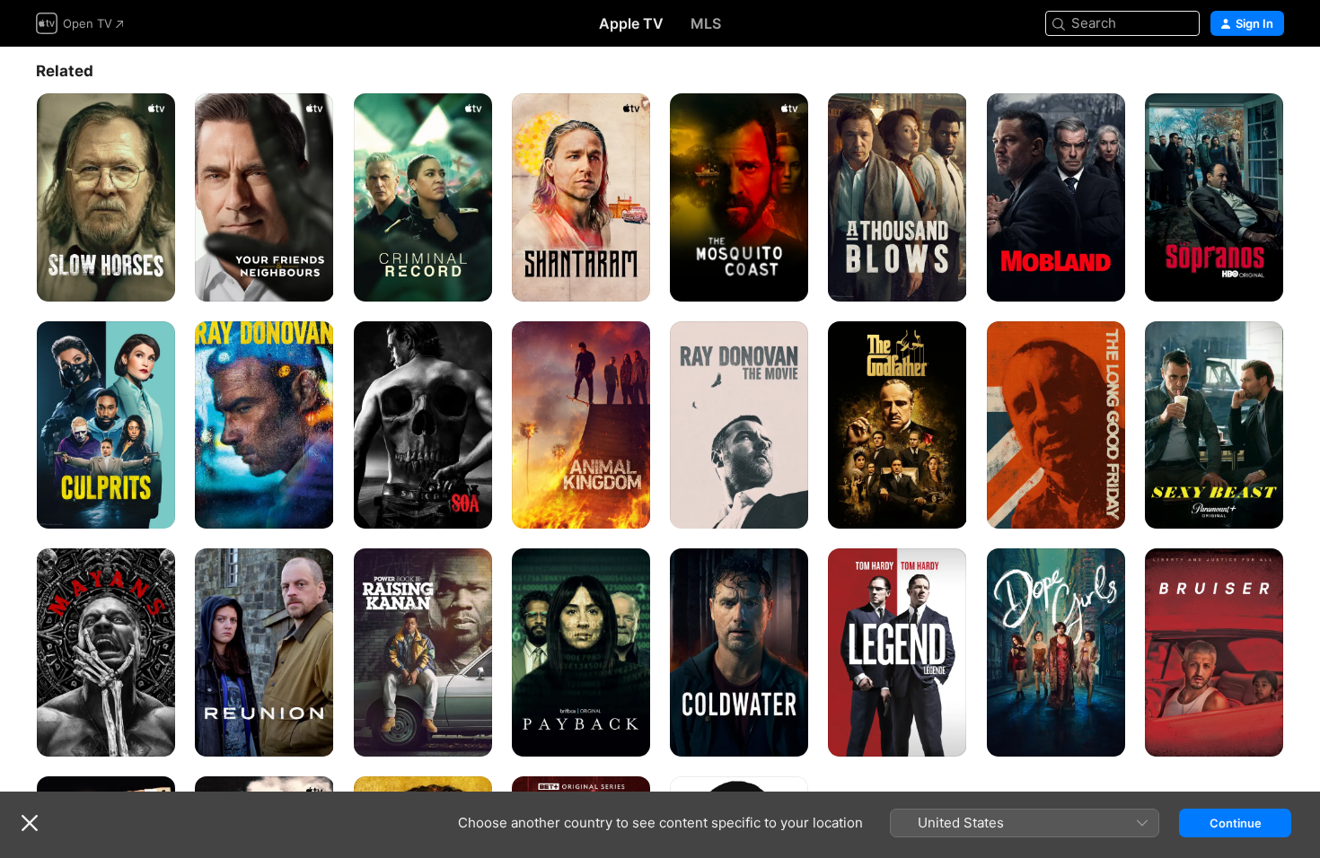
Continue (1236, 823)
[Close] (30, 823)
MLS (706, 23)
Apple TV (631, 23)
